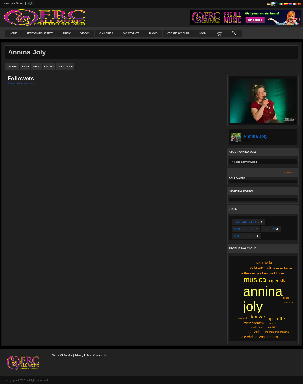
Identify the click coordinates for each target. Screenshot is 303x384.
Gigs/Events (131, 33)
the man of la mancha (277, 332)
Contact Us (99, 355)
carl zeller (255, 332)
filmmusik (242, 318)
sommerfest (265, 262)
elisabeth (289, 302)
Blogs (153, 33)
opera (286, 297)
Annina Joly (13, 83)
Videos (85, 33)
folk (282, 280)
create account (178, 33)
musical (256, 279)
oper (274, 280)
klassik (253, 327)
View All (289, 172)
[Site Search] (234, 33)
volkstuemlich (260, 267)
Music (67, 33)
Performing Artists (40, 33)
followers (28, 83)
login (202, 33)
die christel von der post (259, 337)
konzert (259, 316)
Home (13, 33)
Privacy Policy (83, 355)
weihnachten (254, 323)
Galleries (106, 33)
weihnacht (267, 327)
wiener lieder (282, 268)
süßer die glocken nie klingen (262, 273)
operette (276, 318)
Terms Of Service (62, 355)
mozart (272, 323)
